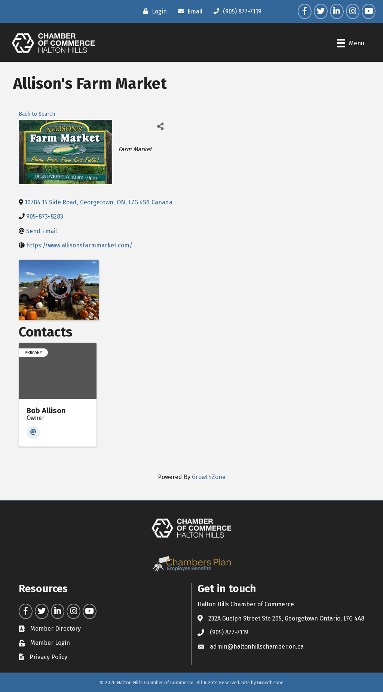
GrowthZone (209, 477)
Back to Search (37, 114)
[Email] (33, 432)
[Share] (160, 126)
